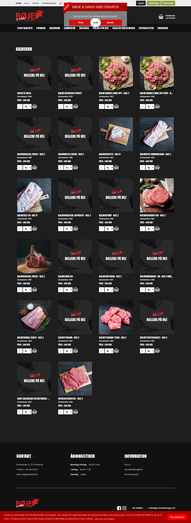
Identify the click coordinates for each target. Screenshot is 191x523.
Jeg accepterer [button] (177, 517)
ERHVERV (110, 22)
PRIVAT (80, 22)
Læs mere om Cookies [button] (104, 519)
